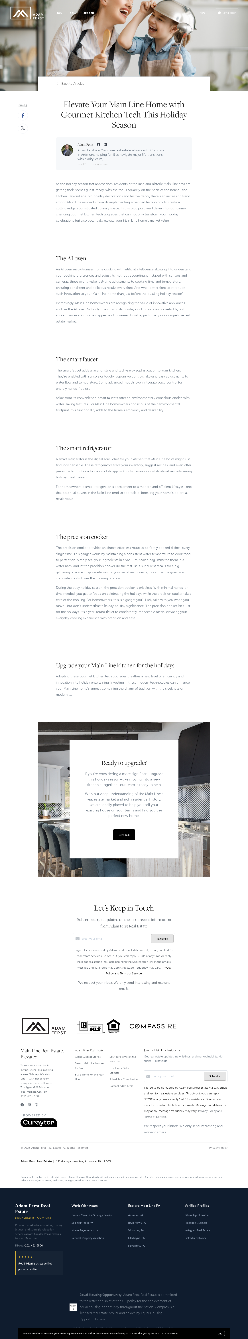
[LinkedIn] (29, 1105)
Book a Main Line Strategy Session (92, 1215)
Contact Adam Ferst (121, 1086)
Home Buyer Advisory (85, 1230)
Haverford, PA (136, 1245)
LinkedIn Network (195, 1238)
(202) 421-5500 (33, 1245)
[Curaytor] (39, 1126)
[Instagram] (36, 1105)
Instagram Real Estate (197, 1230)
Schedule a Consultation (123, 1079)
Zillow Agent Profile (197, 1215)
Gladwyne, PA (136, 1238)
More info (184, 1333)
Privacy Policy (218, 1147)
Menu (202, 13)
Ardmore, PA (135, 1215)
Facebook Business (196, 1223)
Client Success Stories (88, 1056)
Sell (73, 13)
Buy (60, 13)
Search (89, 13)
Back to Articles (72, 84)
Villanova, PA (136, 1230)
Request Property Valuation (88, 1238)
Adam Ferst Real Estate (32, 1208)
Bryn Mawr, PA (137, 1223)
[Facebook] (22, 1105)
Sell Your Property (82, 1223)
